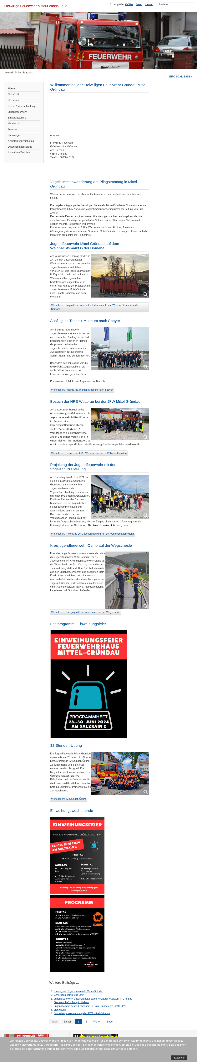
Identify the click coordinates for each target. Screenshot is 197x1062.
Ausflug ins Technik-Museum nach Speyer (85, 321)
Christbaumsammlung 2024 (69, 994)
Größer (129, 4)
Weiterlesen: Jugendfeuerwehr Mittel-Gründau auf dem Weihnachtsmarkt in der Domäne (95, 307)
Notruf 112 (13, 94)
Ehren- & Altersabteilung (21, 106)
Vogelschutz (15, 123)
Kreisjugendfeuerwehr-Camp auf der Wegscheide (91, 545)
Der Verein (13, 100)
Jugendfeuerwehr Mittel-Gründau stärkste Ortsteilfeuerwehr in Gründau (93, 998)
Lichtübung (60, 1009)
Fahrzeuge (14, 135)
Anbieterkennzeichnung (21, 141)
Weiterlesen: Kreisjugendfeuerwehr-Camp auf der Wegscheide (85, 612)
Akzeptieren (179, 1057)
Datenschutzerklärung (20, 146)
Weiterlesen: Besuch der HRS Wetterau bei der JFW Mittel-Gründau (89, 453)
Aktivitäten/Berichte (19, 152)
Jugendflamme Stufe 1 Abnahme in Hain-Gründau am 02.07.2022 (90, 1006)
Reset (139, 4)
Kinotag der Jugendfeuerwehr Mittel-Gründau (78, 991)
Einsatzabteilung (17, 117)
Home (11, 88)
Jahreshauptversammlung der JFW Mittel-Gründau (82, 1013)
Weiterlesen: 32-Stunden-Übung (68, 798)
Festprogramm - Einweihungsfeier (78, 624)
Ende (110, 1021)
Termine (12, 129)
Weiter (96, 1021)
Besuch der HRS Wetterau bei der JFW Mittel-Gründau (95, 401)
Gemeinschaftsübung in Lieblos (71, 1002)
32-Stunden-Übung (66, 745)
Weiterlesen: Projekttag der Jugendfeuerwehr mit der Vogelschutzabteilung (92, 533)
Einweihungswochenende (71, 811)
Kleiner (149, 4)
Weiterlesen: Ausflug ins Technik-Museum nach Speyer (82, 389)
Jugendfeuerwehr (17, 111)
